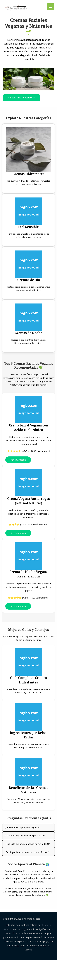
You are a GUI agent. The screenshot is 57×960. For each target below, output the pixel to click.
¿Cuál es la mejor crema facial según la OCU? (27, 843)
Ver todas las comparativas (21, 97)
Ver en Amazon (18, 459)
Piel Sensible (28, 227)
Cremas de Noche (28, 333)
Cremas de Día (28, 280)
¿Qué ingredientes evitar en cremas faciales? (27, 852)
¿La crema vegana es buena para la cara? (25, 835)
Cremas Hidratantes (28, 174)
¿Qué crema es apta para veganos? (22, 827)
